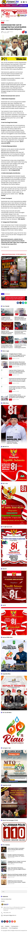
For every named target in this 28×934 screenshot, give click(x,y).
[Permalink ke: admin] (2, 32)
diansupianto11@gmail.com (9, 915)
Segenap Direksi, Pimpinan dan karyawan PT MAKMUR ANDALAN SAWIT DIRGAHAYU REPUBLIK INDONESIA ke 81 (7, 332)
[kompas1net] (10, 2)
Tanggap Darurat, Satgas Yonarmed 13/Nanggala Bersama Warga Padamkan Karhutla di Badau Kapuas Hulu (6, 319)
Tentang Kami (14, 926)
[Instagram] (12, 921)
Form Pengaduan (13, 928)
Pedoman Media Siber (6, 899)
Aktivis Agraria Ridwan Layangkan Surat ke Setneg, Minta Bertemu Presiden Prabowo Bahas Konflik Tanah (16, 849)
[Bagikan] (26, 32)
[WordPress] (10, 921)
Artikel (2, 22)
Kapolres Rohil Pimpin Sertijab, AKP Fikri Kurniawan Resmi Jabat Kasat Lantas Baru (17, 875)
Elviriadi (8, 294)
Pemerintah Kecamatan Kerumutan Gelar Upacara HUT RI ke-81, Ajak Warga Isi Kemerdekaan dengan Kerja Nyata (20, 332)
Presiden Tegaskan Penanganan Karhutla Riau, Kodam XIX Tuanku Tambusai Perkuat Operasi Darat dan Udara (17, 855)
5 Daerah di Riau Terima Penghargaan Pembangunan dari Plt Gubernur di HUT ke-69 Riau (20, 346)
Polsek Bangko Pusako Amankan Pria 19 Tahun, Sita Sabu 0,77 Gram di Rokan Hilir (7, 346)
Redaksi (3, 901)
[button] (21, 2)
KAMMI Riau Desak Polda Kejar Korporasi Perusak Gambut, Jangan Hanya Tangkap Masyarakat (16, 881)
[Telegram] (23, 303)
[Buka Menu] (24, 2)
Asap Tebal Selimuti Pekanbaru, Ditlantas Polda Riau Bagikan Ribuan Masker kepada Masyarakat (17, 868)
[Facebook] (18, 303)
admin (5, 31)
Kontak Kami (4, 928)
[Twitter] (20, 303)
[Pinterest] (7, 921)
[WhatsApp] (26, 303)
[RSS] (15, 921)
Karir (2, 926)
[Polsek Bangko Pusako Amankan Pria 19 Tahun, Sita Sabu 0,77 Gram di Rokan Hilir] (7, 340)
